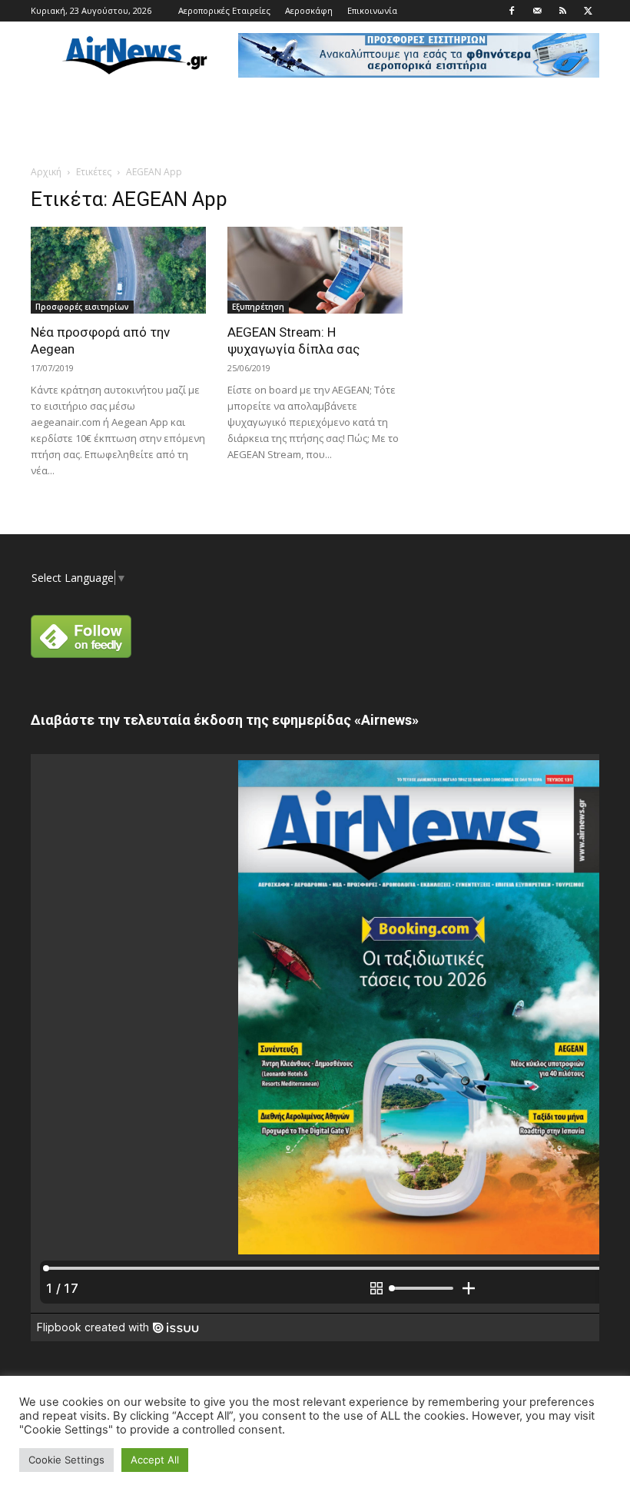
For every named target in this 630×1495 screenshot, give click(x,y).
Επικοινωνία (372, 10)
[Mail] (537, 11)
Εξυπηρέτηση (258, 306)
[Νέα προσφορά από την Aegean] (118, 270)
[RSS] (562, 11)
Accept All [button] (155, 1459)
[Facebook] (511, 11)
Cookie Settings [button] (66, 1459)
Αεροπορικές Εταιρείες (224, 10)
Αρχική (46, 171)
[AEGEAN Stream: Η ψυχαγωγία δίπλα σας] (315, 270)
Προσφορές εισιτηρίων (82, 306)
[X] (587, 11)
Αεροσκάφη (309, 10)
